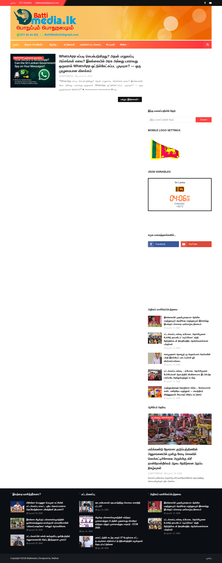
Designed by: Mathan (48, 558)
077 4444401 (25, 3)
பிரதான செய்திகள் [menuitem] (33, 44)
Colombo (179, 203)
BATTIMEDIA (67, 76)
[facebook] (205, 3)
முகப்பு (13, 3)
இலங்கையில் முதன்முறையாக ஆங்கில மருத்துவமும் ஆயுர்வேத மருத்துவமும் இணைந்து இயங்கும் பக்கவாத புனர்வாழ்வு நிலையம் (186, 320)
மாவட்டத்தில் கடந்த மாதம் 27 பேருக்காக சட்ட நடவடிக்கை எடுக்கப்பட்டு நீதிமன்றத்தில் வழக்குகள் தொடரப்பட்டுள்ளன (119, 541)
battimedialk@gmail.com (47, 3)
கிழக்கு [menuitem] (52, 44)
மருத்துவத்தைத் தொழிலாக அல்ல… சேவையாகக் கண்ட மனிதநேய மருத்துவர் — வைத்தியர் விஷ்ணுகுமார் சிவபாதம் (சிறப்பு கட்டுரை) (187, 391)
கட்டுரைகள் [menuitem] (69, 44)
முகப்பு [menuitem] (16, 44)
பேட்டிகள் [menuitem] (110, 44)
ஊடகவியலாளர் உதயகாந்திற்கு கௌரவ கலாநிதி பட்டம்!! (117, 504)
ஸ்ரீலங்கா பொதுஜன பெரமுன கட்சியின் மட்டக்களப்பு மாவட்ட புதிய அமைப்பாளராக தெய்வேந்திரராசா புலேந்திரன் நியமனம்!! (46, 506)
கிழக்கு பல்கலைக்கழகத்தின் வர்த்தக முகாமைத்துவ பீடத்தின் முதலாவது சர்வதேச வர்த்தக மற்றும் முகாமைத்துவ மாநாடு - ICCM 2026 (116, 522)
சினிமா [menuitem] (123, 44)
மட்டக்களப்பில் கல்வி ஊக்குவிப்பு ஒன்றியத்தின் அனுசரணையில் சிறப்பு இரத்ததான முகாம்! (48, 538)
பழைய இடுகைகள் (129, 99)
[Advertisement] (185, 78)
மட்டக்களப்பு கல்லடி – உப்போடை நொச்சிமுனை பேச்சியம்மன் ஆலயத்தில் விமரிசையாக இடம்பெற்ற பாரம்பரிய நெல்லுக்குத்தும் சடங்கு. (187, 374)
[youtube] (210, 3)
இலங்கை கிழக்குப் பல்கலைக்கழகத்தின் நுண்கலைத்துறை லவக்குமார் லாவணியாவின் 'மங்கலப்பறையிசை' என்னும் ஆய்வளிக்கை (47, 523)
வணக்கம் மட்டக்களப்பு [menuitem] (90, 44)
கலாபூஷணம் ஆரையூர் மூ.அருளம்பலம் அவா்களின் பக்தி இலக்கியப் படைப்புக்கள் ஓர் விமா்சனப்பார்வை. (187, 357)
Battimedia (32, 558)
